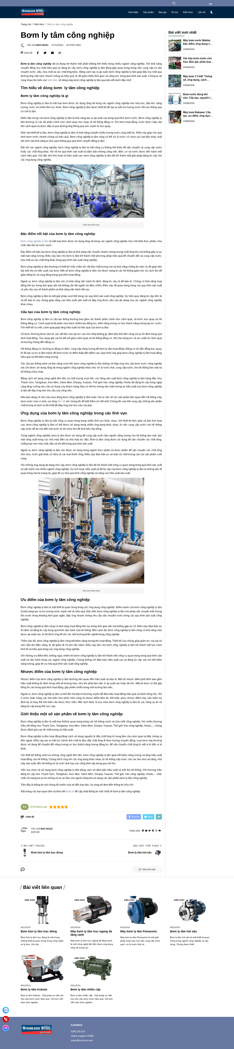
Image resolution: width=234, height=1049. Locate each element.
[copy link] (60, 53)
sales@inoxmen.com (82, 1040)
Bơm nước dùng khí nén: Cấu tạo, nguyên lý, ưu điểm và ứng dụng (197, 98)
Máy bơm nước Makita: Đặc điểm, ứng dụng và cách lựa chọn (197, 44)
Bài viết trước (34, 845)
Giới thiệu (133, 12)
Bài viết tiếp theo (146, 845)
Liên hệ (201, 12)
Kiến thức (188, 12)
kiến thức (52, 80)
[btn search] (210, 4)
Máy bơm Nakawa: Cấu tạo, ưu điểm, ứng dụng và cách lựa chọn (197, 116)
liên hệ (61, 401)
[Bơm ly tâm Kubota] (42, 968)
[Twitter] (150, 830)
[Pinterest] (153, 830)
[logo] (33, 16)
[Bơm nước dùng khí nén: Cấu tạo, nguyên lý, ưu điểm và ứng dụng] (174, 99)
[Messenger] (6, 1028)
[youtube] (160, 830)
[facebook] (143, 830)
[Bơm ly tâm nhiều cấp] (92, 968)
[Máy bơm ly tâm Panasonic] (142, 910)
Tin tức (174, 12)
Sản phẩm (148, 12)
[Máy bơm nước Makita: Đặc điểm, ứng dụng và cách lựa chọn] (174, 45)
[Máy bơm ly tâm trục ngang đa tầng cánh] (92, 910)
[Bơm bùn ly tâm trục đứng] (42, 910)
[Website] (146, 830)
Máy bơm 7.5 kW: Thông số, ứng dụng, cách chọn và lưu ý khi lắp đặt (198, 80)
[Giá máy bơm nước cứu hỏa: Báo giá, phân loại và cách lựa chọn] (174, 63)
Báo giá (162, 12)
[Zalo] (6, 1010)
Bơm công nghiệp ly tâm (35, 241)
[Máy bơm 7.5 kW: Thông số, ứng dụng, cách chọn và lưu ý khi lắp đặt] (174, 81)
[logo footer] (44, 1030)
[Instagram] (156, 830)
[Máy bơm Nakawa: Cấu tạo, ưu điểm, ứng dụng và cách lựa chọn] (174, 117)
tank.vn (70, 791)
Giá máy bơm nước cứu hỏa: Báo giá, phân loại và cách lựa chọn (197, 62)
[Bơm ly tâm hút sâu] (191, 910)
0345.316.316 (78, 1031)
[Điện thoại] (6, 1019)
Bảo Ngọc (42, 45)
